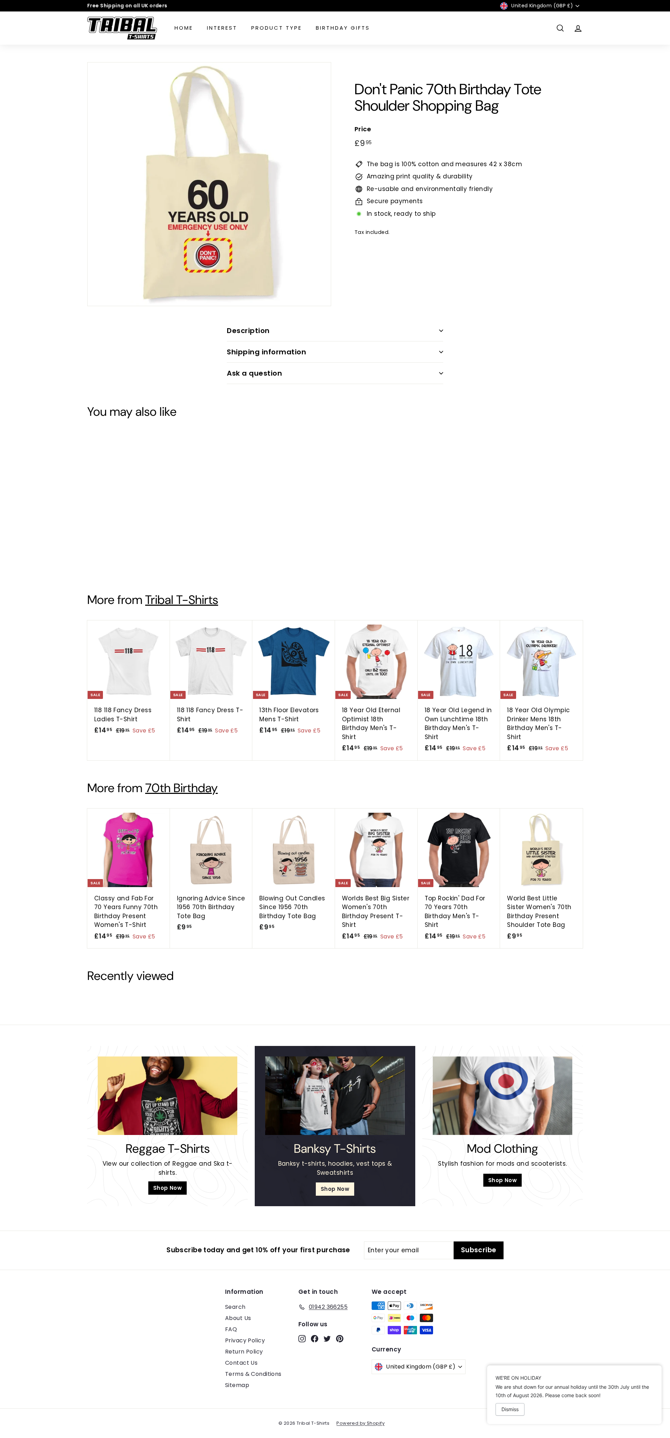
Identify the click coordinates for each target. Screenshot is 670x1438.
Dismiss (510, 1409)
